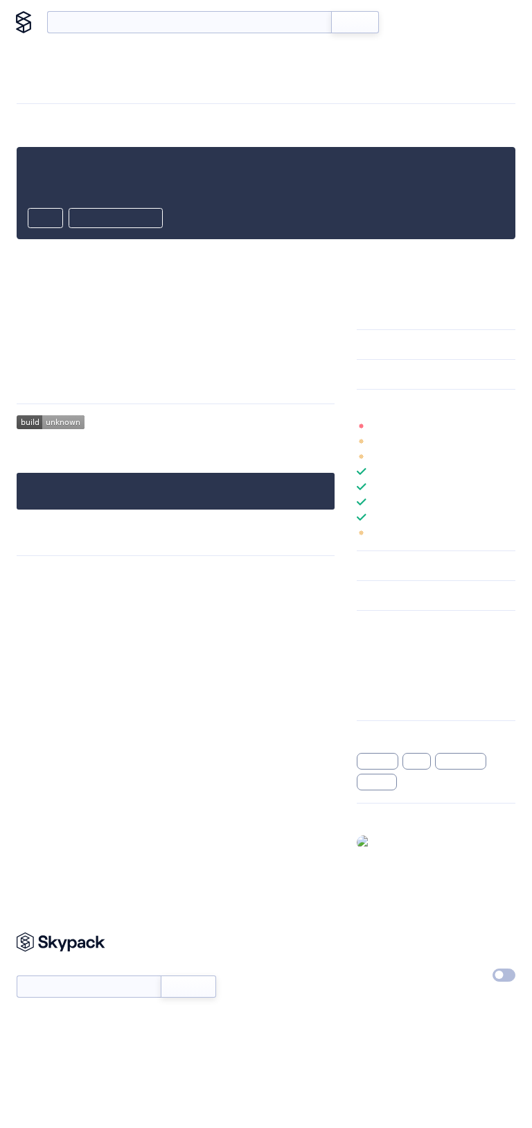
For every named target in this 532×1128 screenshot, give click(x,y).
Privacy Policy (470, 940)
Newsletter (40, 968)
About (492, 22)
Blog (450, 22)
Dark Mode (453, 974)
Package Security (393, 646)
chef (416, 761)
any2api (377, 761)
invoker (377, 782)
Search (355, 22)
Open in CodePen (115, 219)
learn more (456, 404)
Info (506, 425)
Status (285, 972)
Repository (380, 700)
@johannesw (403, 841)
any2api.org (278, 308)
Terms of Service (392, 1004)
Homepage (381, 664)
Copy (45, 219)
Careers (373, 972)
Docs (410, 22)
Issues (370, 682)
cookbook (460, 761)
